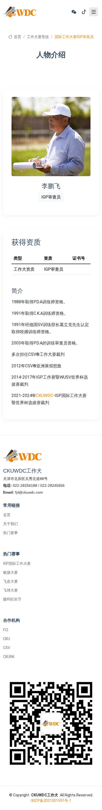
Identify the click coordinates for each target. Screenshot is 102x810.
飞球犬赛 (10, 590)
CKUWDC (44, 395)
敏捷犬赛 (10, 572)
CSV (6, 648)
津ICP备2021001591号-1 (51, 800)
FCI (5, 630)
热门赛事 (10, 533)
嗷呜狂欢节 (12, 599)
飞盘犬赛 (10, 581)
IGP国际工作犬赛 (17, 563)
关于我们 (10, 524)
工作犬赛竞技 (38, 37)
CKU (6, 639)
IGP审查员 (51, 197)
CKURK (8, 657)
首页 (17, 37)
